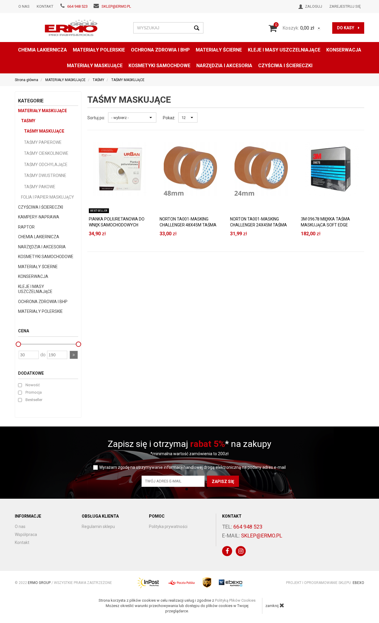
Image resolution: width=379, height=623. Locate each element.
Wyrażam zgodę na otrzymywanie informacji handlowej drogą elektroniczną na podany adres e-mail (192, 467)
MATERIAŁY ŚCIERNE (219, 50)
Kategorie (31, 101)
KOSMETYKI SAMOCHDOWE (159, 65)
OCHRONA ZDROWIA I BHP (160, 50)
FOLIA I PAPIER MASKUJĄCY (47, 197)
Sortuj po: (96, 117)
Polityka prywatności (168, 526)
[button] (74, 355)
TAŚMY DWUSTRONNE (45, 175)
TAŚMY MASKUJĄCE (44, 131)
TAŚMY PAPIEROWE (43, 142)
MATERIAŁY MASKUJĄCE (95, 65)
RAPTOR (26, 227)
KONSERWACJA (33, 276)
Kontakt (45, 6)
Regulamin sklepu (98, 526)
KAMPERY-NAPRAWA (38, 217)
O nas (24, 6)
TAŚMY (28, 120)
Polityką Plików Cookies (235, 600)
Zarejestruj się (345, 6)
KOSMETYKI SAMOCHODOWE (45, 256)
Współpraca (26, 534)
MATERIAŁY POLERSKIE (99, 50)
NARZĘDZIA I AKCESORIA (224, 65)
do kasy (346, 27)
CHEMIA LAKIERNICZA (42, 50)
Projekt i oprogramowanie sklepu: (325, 583)
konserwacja (343, 50)
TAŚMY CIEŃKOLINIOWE (46, 153)
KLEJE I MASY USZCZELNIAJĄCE (284, 50)
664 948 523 (77, 6)
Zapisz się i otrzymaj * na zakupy (189, 444)
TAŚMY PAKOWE (39, 186)
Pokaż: (169, 117)
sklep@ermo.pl (116, 6)
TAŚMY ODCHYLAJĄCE (46, 164)
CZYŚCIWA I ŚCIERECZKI (285, 65)
